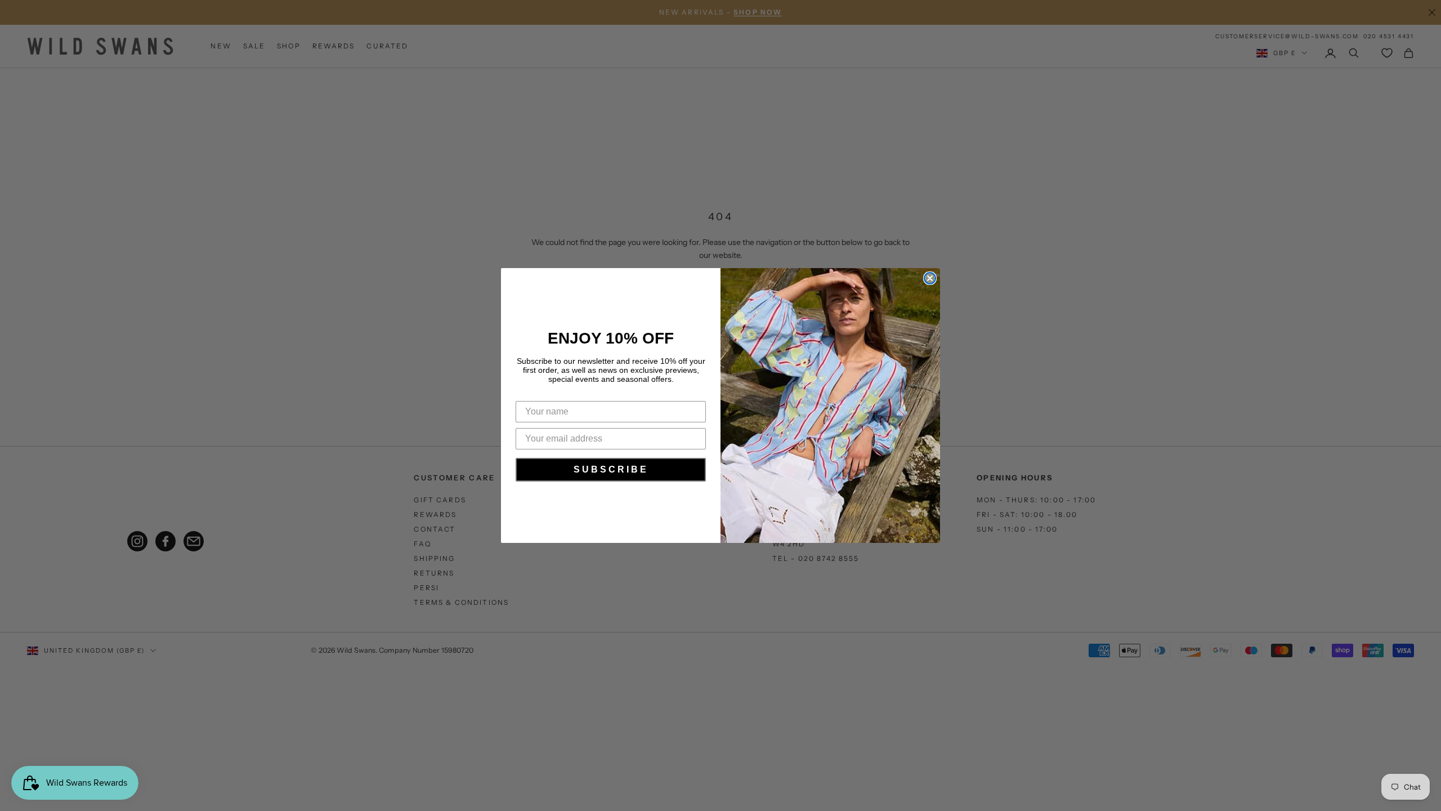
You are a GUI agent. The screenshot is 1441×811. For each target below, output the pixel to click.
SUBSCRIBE (611, 469)
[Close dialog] (930, 278)
